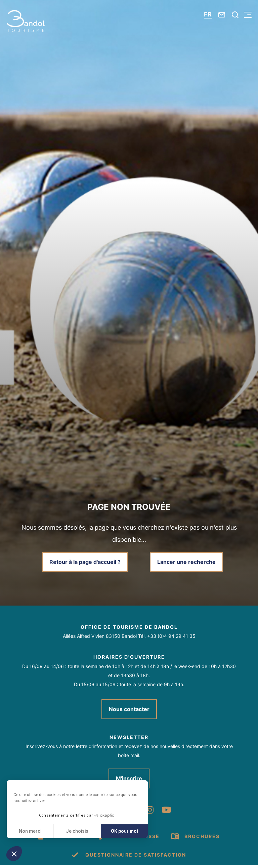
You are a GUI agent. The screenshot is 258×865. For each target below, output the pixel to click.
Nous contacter (129, 709)
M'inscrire (129, 778)
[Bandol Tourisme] (26, 21)
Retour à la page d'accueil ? (85, 562)
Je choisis (77, 831)
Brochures (202, 836)
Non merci (30, 831)
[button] (14, 854)
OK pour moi (124, 831)
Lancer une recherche (186, 562)
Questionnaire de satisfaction (135, 855)
